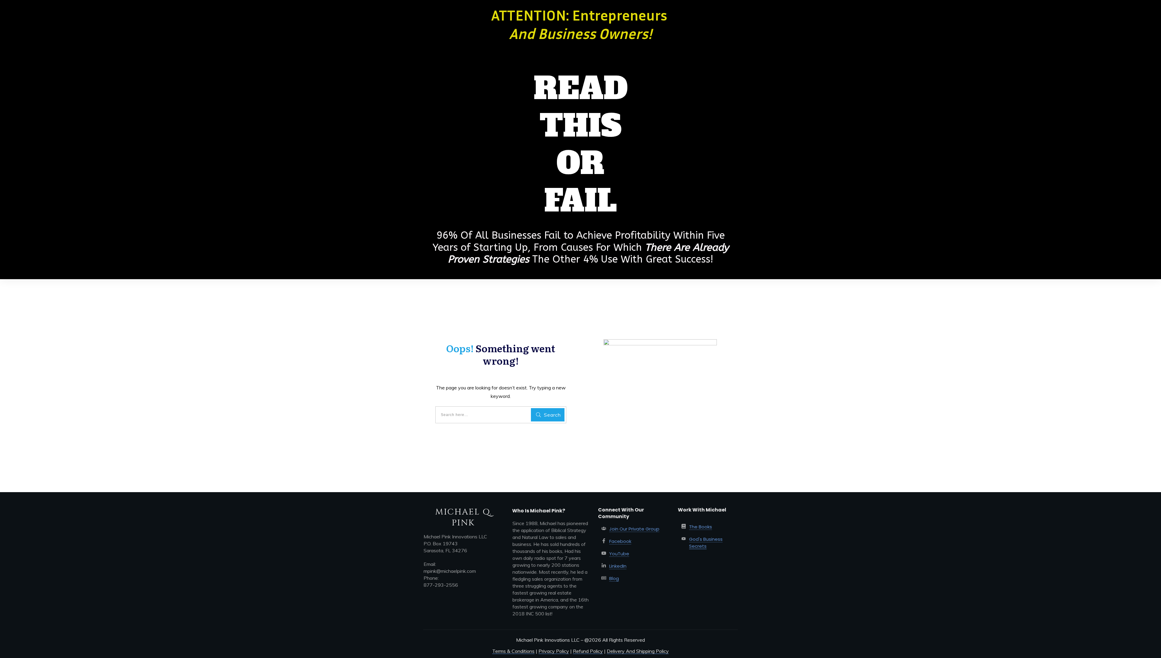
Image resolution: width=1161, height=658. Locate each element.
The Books (700, 527)
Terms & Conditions (513, 651)
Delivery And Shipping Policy (638, 651)
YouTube (619, 553)
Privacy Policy (553, 651)
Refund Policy (588, 651)
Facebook (620, 541)
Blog (614, 578)
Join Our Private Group (634, 529)
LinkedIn (617, 566)
